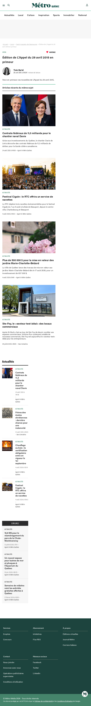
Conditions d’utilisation (13, 681)
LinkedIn (36, 673)
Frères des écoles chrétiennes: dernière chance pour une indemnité (21, 420)
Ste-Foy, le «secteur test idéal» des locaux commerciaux (27, 325)
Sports (56, 15)
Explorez (15, 523)
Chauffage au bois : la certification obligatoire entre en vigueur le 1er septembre (21, 454)
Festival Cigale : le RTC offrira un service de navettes (27, 198)
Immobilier (68, 15)
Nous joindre (8, 662)
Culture (31, 15)
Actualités (9, 15)
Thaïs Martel (19, 70)
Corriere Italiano (70, 645)
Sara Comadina (23, 344)
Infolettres (37, 634)
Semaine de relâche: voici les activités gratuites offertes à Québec (15, 589)
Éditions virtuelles (70, 634)
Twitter (36, 667)
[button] (3, 5)
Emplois (6, 634)
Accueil (5, 44)
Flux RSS (37, 639)
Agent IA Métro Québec (24, 150)
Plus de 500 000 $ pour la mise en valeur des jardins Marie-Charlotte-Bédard (28, 261)
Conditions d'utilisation (65, 701)
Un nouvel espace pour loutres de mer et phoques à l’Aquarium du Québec (14, 563)
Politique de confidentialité (43, 701)
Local (20, 15)
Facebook (37, 662)
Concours (7, 639)
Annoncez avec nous (12, 667)
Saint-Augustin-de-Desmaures (26, 44)
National (82, 15)
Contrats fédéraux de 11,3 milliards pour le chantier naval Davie (26, 134)
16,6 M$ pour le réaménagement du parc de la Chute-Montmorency (14, 536)
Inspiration (43, 15)
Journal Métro (69, 639)
